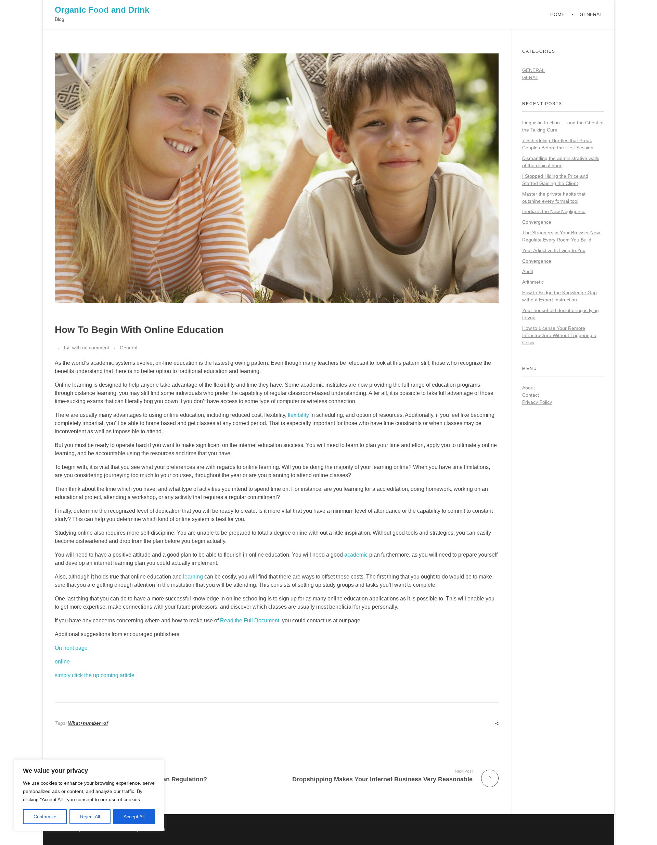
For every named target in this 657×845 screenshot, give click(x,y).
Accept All (134, 816)
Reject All (90, 816)
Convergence (536, 222)
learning (193, 577)
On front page (71, 648)
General (128, 347)
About (528, 387)
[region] (89, 795)
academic (356, 555)
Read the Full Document (249, 620)
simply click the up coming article (94, 675)
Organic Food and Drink (102, 9)
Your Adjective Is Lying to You (553, 250)
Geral (530, 77)
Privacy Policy (537, 402)
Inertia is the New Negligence (553, 211)
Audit (527, 271)
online (62, 661)
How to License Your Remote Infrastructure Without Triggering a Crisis (559, 335)
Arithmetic (533, 282)
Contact (530, 395)
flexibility (298, 415)
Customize (45, 816)
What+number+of (88, 723)
